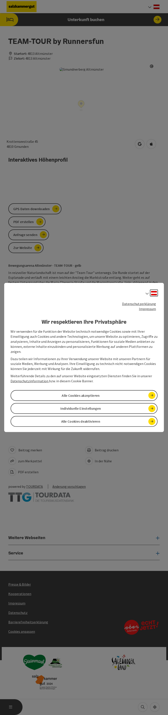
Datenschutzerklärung (139, 304)
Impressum (147, 309)
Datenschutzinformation (29, 381)
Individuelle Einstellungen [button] (80, 408)
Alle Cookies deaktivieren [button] (80, 421)
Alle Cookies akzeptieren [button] (81, 395)
